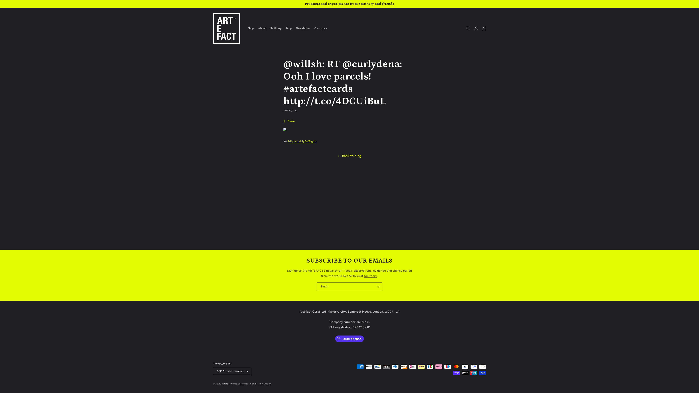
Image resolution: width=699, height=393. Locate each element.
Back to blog (352, 156)
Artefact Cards (229, 384)
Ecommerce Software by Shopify (254, 384)
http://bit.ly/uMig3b (302, 141)
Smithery (370, 276)
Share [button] (291, 121)
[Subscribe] (378, 286)
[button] (468, 28)
